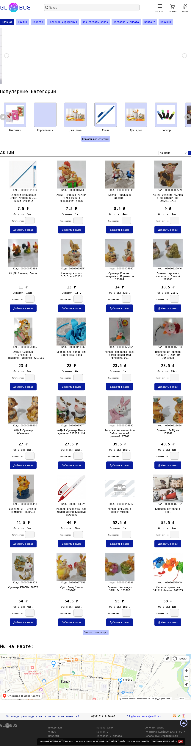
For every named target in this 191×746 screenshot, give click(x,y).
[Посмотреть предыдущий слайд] (6, 56)
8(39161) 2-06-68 (103, 716)
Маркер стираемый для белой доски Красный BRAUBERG (71, 511)
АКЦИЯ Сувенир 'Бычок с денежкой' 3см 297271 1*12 (168, 197)
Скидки (22, 22)
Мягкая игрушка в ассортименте (119, 510)
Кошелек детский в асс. (168, 510)
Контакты (102, 731)
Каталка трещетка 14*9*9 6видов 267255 (168, 589)
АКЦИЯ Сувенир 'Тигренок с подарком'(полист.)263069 (23, 354)
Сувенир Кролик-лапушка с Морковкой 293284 (119, 275)
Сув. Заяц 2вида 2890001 (71, 589)
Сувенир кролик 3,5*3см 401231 (71, 275)
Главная (7, 22)
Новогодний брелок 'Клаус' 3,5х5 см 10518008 (168, 354)
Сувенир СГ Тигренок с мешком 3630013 (23, 510)
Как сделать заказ (95, 22)
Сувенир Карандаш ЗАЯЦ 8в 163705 (119, 589)
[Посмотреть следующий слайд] (184, 56)
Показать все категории (95, 139)
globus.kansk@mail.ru (145, 716)
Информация (55, 727)
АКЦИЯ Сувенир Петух (23, 273)
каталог (159, 11)
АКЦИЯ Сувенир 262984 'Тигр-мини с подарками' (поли (71, 197)
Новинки (165, 22)
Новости (37, 22)
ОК (180, 741)
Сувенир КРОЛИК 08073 (23, 587)
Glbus (15, 7)
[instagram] (183, 716)
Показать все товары (95, 632)
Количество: (18, 221)
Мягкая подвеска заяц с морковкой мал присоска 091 (119, 354)
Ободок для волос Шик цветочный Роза (71, 353)
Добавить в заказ (23, 229)
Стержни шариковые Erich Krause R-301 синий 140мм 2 (23, 197)
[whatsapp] (179, 716)
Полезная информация (62, 22)
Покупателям (104, 727)
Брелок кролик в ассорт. (119, 196)
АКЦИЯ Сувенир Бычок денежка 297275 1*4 (71, 432)
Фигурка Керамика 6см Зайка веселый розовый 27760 (119, 432)
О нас (52, 731)
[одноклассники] (174, 716)
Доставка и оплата (126, 22)
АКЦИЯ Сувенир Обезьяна (23, 432)
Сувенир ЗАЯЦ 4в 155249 (168, 432)
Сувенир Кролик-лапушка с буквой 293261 (168, 275)
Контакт (149, 22)
